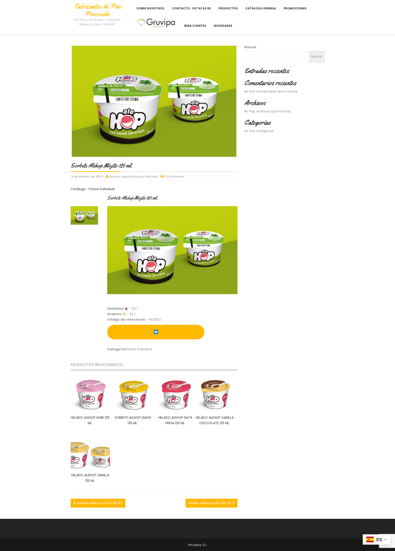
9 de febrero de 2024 (87, 176)
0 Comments (174, 176)
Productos (228, 8)
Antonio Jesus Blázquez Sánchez (133, 176)
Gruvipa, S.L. (197, 544)
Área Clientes (195, 26)
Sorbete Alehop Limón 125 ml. (99, 503)
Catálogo (78, 189)
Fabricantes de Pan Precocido (97, 10)
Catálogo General (260, 8)
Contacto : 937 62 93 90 (191, 8)
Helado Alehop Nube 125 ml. (210, 503)
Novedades (223, 26)
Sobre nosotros (150, 8)
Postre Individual (102, 189)
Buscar (250, 47)
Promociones (295, 8)
